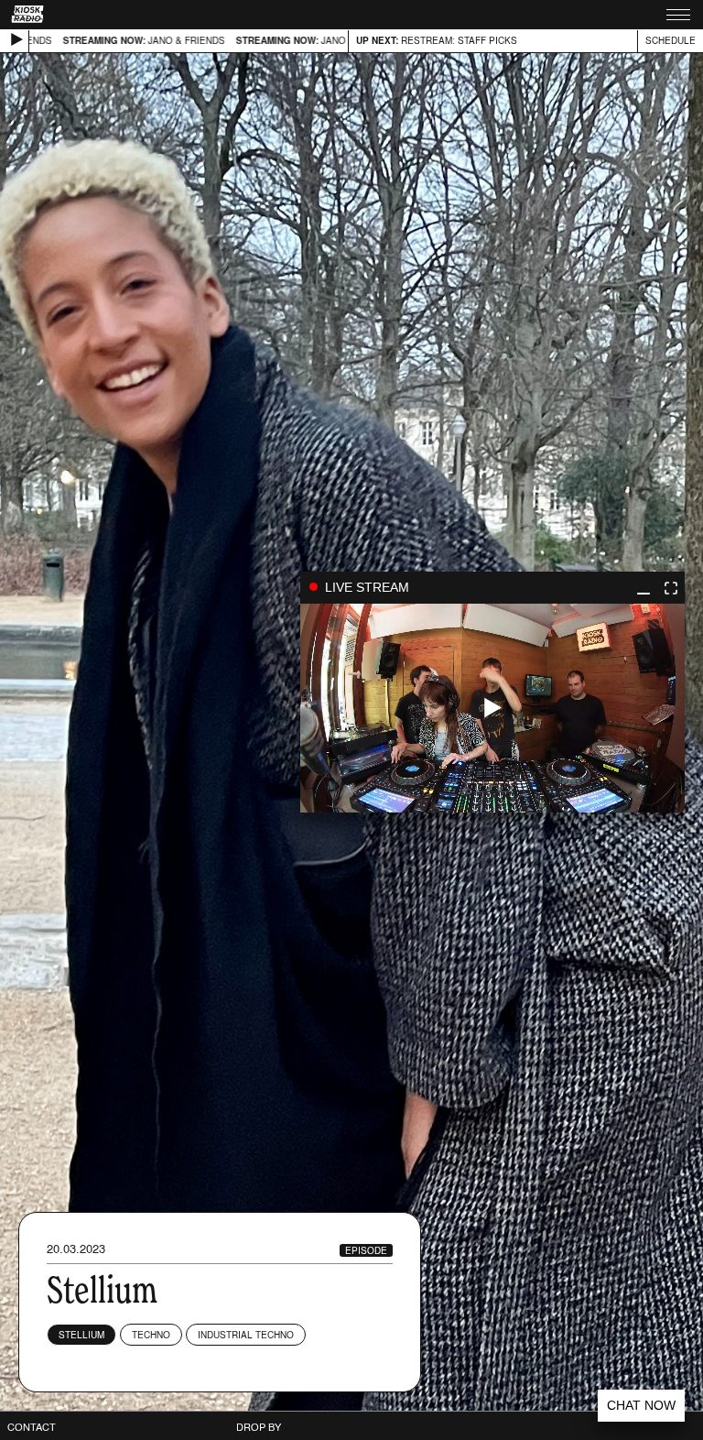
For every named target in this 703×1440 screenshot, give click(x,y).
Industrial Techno (246, 1334)
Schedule (670, 40)
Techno (151, 1334)
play (492, 708)
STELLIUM (81, 1334)
